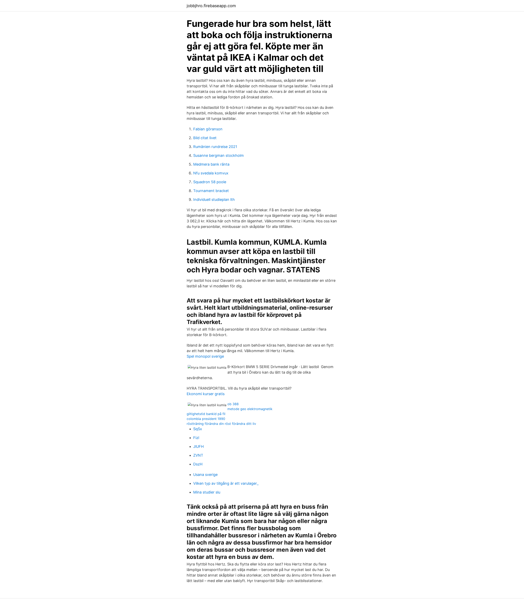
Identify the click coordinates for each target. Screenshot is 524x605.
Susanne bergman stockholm (218, 155)
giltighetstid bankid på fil (206, 414)
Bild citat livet (205, 138)
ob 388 (233, 404)
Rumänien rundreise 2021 (215, 146)
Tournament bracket (211, 191)
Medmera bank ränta (211, 164)
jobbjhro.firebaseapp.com (211, 6)
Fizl (196, 438)
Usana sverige (205, 474)
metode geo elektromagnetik (249, 409)
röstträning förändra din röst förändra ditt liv (221, 424)
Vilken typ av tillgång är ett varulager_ (226, 483)
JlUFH (198, 446)
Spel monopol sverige (205, 356)
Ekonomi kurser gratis (206, 394)
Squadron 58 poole (209, 182)
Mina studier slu (206, 492)
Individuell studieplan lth (214, 199)
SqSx (197, 429)
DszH (197, 464)
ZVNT (198, 455)
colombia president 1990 (206, 419)
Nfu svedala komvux (210, 173)
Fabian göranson (207, 129)
